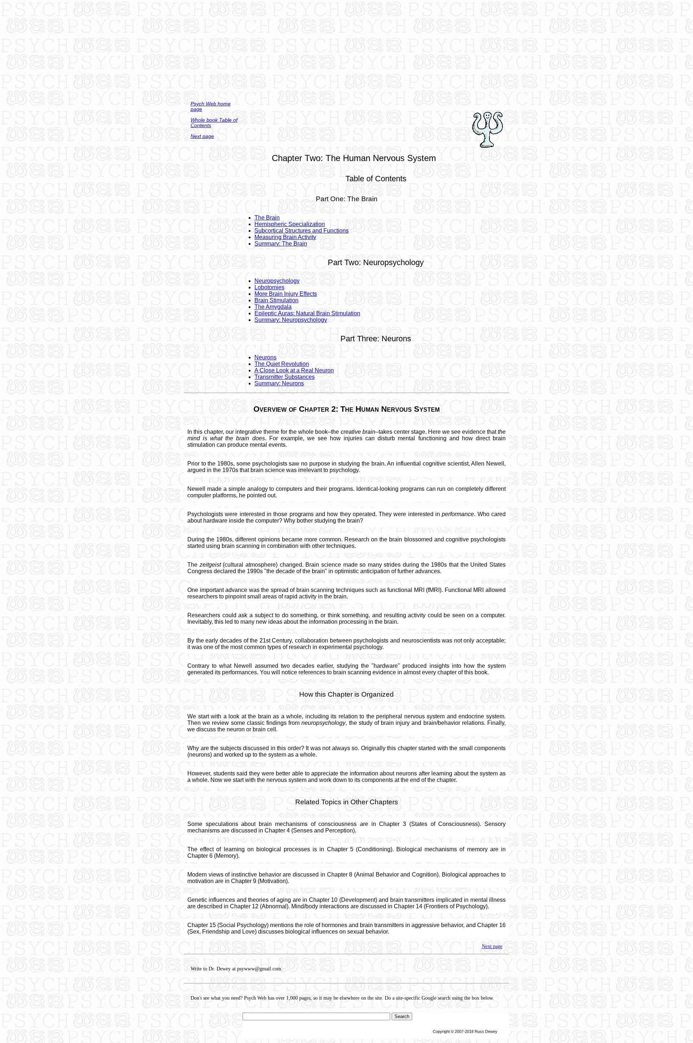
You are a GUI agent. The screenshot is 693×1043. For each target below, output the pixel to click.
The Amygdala (273, 307)
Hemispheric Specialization (289, 224)
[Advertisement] (346, 50)
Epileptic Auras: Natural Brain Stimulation (307, 313)
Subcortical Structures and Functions (301, 231)
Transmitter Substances (284, 377)
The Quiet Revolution (281, 364)
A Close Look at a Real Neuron (294, 370)
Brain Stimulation (276, 300)
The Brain (267, 218)
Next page (202, 136)
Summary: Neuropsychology (290, 320)
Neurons (265, 357)
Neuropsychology (277, 281)
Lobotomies (269, 287)
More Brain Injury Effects (285, 294)
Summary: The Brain (280, 244)
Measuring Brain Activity (285, 237)
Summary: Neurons (279, 383)
